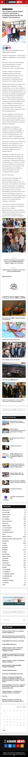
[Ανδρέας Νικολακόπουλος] (5, 447)
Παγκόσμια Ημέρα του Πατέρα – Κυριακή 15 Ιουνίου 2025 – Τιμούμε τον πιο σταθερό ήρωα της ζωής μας (13, 686)
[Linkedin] (14, 746)
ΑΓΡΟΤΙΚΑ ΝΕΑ (6, 512)
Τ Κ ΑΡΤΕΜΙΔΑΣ (6, 569)
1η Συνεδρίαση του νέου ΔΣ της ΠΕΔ (11, 359)
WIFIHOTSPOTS (6, 510)
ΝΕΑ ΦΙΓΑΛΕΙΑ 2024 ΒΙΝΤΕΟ (10, 380)
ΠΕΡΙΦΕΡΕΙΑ (5, 560)
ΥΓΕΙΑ (3, 584)
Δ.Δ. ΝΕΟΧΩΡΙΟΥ (6, 530)
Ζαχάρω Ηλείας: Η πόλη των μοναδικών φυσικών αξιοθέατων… (17, 421)
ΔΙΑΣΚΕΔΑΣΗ (5, 541)
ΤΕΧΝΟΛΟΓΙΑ (5, 578)
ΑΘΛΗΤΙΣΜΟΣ (5, 517)
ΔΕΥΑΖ (4, 534)
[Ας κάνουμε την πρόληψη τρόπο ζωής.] (5, 498)
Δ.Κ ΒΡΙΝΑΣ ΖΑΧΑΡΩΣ (7, 532)
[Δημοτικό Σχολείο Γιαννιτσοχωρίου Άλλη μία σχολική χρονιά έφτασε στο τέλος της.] (5, 430)
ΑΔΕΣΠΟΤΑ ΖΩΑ (6, 514)
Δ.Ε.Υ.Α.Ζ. (4, 696)
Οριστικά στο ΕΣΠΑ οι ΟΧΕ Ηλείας (11, 339)
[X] (6, 48)
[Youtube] (18, 746)
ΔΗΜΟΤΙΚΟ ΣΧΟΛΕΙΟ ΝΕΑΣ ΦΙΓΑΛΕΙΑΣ (12, 538)
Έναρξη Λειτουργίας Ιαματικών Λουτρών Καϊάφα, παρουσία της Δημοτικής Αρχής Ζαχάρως (17, 465)
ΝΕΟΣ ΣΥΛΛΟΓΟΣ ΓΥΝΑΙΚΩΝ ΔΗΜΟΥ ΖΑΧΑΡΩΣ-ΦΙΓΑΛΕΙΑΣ (18, 481)
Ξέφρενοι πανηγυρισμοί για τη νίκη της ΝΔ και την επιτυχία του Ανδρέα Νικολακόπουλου (13, 400)
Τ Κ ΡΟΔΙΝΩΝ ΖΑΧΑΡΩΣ (8, 574)
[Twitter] (10, 746)
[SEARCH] (24, 619)
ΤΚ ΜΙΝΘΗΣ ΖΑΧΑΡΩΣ (8, 580)
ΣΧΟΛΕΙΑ (4, 567)
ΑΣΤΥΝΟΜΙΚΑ (5, 519)
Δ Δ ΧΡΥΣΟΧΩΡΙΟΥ (7, 527)
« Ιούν (3, 730)
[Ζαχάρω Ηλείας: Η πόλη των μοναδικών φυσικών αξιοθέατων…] (5, 423)
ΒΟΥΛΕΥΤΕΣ (5, 9)
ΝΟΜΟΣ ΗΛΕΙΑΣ (6, 556)
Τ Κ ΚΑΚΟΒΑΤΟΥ (6, 571)
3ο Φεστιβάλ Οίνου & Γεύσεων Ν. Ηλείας (17, 438)
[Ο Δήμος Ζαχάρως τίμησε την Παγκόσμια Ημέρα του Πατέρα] (5, 474)
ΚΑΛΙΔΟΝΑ (5, 547)
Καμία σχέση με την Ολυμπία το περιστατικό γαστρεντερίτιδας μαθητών (14, 270)
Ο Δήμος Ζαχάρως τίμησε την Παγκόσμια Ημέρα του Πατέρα (17, 473)
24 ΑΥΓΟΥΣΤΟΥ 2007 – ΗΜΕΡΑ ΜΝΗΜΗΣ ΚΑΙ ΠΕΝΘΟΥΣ (13, 318)
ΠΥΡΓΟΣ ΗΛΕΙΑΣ (6, 565)
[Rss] (22, 746)
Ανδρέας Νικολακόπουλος (16, 446)
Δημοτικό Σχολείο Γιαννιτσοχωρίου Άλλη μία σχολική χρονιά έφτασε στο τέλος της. (18, 430)
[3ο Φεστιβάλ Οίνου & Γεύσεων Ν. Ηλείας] (5, 439)
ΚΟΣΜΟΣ (4, 552)
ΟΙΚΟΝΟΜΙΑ (5, 558)
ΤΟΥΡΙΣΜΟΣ (5, 582)
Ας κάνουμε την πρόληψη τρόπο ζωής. (17, 497)
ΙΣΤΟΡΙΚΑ (4, 545)
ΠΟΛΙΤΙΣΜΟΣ (5, 563)
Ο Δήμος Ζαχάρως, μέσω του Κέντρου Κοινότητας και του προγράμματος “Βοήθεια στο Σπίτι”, (16, 456)
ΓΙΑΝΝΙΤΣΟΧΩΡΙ (6, 525)
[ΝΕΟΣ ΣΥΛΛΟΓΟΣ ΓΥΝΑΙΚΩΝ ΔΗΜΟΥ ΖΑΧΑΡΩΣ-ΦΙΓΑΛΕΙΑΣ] (5, 482)
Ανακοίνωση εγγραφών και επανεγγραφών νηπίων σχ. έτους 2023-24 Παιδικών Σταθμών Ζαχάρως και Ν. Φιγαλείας (14, 261)
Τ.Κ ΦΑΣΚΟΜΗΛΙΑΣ (7, 576)
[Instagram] (9, 48)
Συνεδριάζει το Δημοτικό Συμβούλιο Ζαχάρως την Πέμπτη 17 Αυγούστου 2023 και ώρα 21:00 (13, 297)
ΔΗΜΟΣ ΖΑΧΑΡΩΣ (6, 536)
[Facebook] (3, 48)
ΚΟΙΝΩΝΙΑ (10, 9)
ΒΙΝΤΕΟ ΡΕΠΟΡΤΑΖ (7, 521)
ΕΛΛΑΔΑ (4, 543)
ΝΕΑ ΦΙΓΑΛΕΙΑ (5, 554)
